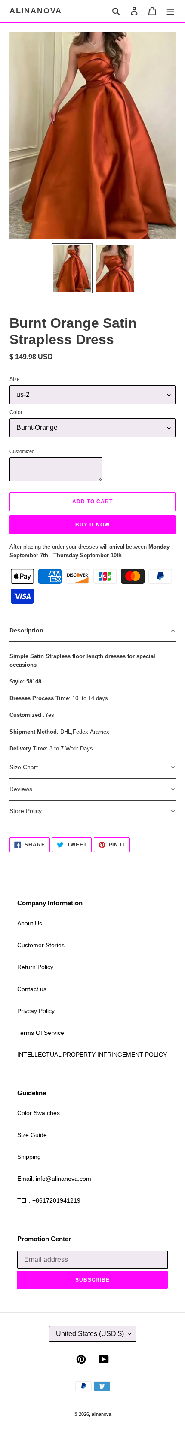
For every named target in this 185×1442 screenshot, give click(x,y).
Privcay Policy (36, 1010)
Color (15, 412)
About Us (29, 923)
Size (14, 379)
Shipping (29, 1156)
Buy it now (92, 525)
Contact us (31, 989)
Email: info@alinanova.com (54, 1178)
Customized (21, 451)
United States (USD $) (90, 1333)
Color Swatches (38, 1112)
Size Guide (32, 1134)
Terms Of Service (40, 1032)
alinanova (35, 10)
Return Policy (35, 967)
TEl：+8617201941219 (48, 1200)
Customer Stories (41, 945)
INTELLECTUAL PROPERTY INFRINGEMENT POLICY (92, 1054)
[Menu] (170, 11)
